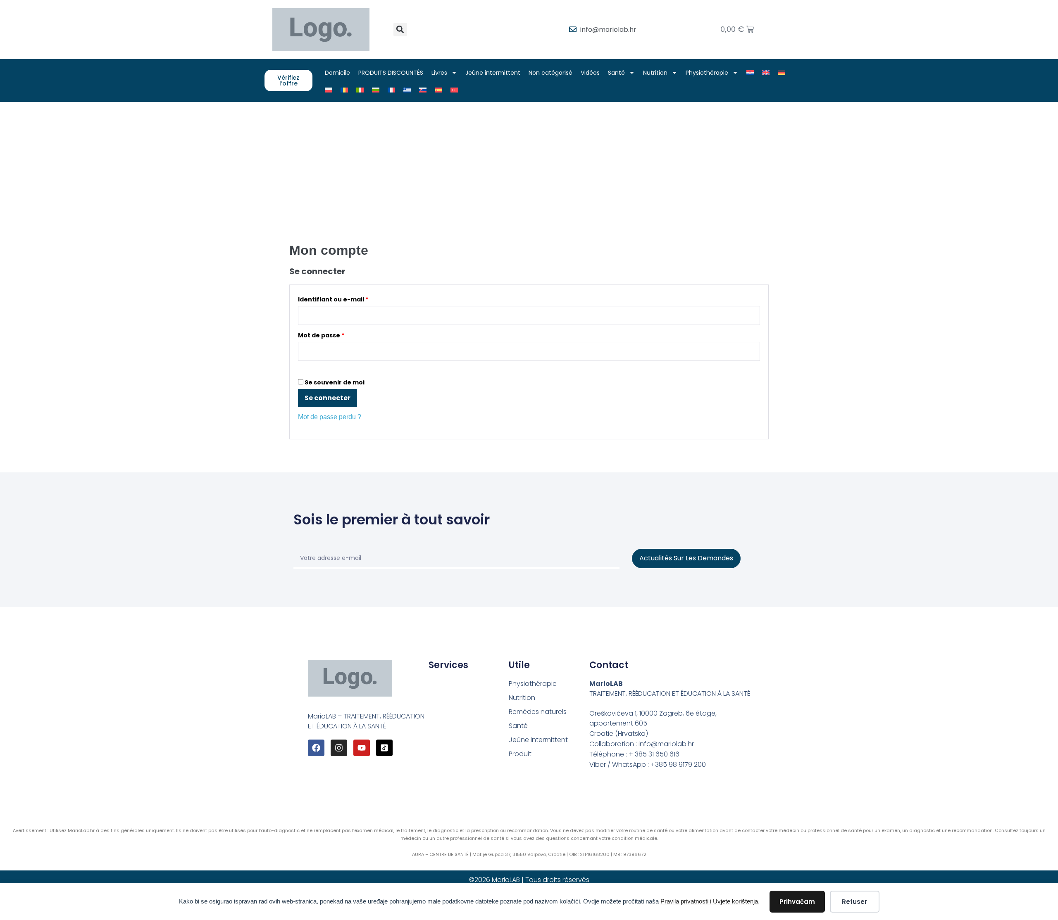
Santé (616, 73)
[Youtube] (361, 748)
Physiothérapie (707, 73)
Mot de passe (339, 334)
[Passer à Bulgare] (376, 90)
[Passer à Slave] (423, 90)
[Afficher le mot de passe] (300, 368)
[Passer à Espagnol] (438, 90)
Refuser (854, 901)
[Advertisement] (529, 164)
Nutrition (655, 73)
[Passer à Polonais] (328, 90)
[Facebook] (316, 748)
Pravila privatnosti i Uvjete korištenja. (710, 901)
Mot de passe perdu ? (329, 416)
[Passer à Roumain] (344, 90)
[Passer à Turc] (454, 90)
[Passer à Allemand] (781, 72)
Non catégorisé (550, 73)
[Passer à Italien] (360, 90)
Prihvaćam (797, 901)
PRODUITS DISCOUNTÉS (390, 73)
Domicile (337, 73)
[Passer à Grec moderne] (407, 90)
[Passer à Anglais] (766, 72)
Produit (520, 754)
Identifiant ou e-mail (351, 298)
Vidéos (590, 73)
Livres (439, 73)
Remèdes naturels (538, 711)
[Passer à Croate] (750, 72)
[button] (400, 29)
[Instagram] (339, 748)
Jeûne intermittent (492, 73)
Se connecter (327, 398)
